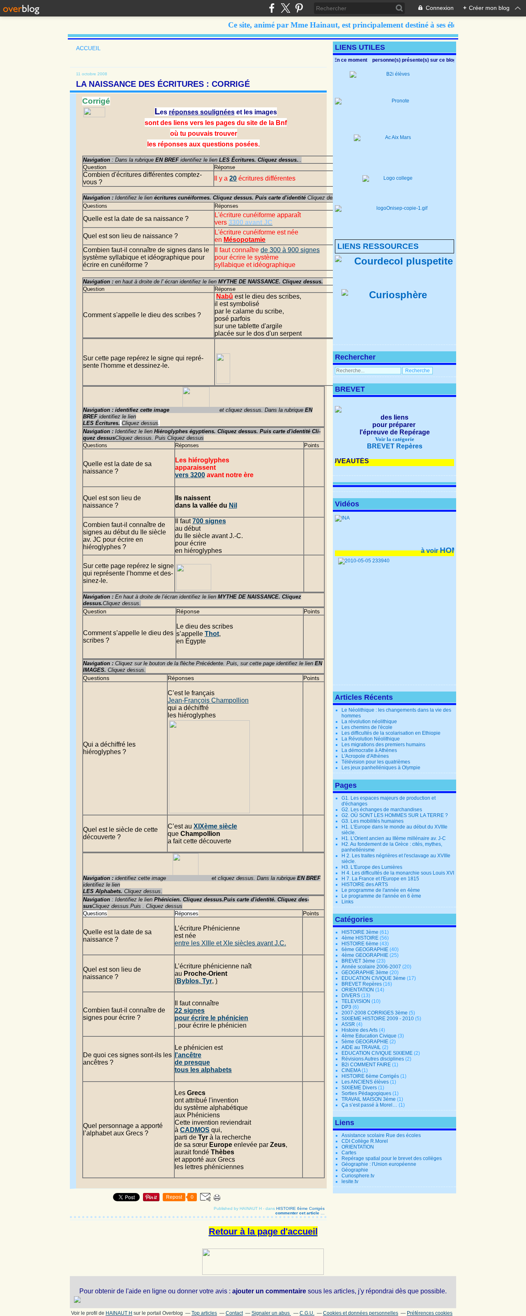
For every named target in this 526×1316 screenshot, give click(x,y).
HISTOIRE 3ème (359, 932)
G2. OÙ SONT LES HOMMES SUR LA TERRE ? (394, 815)
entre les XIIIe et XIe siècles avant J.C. (230, 943)
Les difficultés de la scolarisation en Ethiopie (391, 733)
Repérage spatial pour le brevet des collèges (391, 1158)
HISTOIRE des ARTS (364, 884)
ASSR (348, 1024)
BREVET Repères (361, 984)
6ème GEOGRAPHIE (364, 949)
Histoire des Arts (359, 1030)
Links (347, 902)
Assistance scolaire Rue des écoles (381, 1135)
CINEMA (350, 1070)
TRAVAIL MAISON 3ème (368, 1099)
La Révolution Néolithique (370, 739)
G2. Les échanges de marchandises (381, 809)
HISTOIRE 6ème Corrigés (300, 1208)
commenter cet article (298, 1213)
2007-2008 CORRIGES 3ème (374, 1013)
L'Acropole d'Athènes (365, 756)
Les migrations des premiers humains (383, 744)
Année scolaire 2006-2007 (371, 967)
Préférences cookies (429, 1313)
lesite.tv (349, 1181)
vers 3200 (190, 474)
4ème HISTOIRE (359, 938)
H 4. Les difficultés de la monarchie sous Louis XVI (397, 873)
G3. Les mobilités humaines (372, 821)
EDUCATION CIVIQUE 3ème (373, 978)
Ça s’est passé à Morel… (369, 1105)
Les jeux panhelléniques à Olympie (380, 768)
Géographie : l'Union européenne (378, 1164)
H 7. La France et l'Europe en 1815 (380, 879)
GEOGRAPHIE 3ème (364, 972)
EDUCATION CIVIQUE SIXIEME (377, 1053)
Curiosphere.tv (357, 1176)
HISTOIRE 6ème (359, 944)
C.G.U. (307, 1313)
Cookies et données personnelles (360, 1313)
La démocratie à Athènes (369, 750)
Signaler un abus (271, 1313)
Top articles (204, 1313)
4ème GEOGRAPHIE (364, 955)
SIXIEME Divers (359, 1088)
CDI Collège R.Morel (364, 1141)
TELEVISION (355, 1001)
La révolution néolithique (369, 721)
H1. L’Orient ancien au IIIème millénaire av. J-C (393, 838)
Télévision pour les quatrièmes (375, 762)
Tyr (207, 980)
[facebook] (272, 8)
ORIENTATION (357, 990)
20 (233, 178)
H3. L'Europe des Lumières (371, 867)
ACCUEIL (88, 48)
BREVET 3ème (358, 961)
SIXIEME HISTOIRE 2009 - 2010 (377, 1018)
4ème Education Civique (369, 1036)
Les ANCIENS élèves (365, 1082)
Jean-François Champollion (208, 700)
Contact (234, 1313)
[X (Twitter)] (285, 8)
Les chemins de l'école (366, 727)
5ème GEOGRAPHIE (364, 1041)
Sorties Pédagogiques (366, 1093)
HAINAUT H (119, 1313)
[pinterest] (299, 8)
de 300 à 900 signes (290, 249)
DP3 (346, 1007)
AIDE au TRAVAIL (361, 1047)
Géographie (354, 1170)
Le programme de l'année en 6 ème (381, 896)
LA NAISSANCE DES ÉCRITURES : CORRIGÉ (163, 83)
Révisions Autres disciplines (372, 1059)
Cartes (348, 1153)
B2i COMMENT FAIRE (366, 1065)
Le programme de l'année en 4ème (380, 890)
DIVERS (350, 995)
